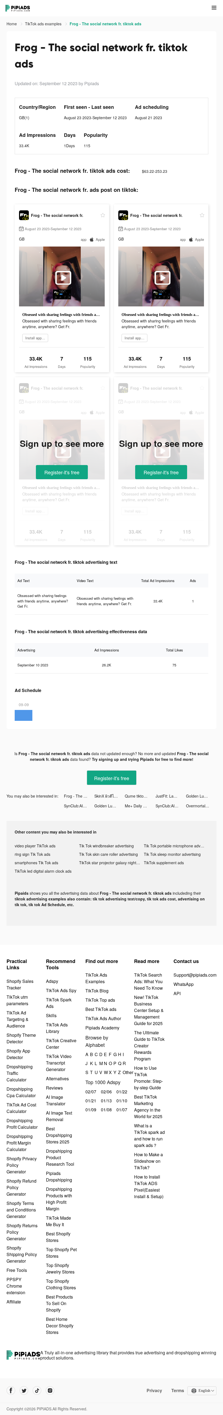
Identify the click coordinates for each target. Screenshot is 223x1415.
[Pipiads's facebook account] (11, 1390)
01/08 (105, 1109)
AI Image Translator (55, 1100)
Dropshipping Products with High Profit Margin (59, 1199)
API (177, 993)
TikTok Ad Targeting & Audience (18, 1019)
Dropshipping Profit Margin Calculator (20, 1142)
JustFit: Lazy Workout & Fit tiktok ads (171, 796)
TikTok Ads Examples (96, 978)
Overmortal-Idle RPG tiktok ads (201, 805)
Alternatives (57, 1078)
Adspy (52, 981)
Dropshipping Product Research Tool (60, 1157)
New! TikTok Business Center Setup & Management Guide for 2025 (149, 1010)
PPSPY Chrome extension (16, 1286)
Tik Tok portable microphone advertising (176, 845)
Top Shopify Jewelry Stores (60, 1268)
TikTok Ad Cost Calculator (21, 1108)
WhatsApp (184, 984)
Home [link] (12, 23)
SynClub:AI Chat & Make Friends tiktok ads (79, 805)
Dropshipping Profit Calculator (22, 1123)
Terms (177, 1390)
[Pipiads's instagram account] (50, 1390)
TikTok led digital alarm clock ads (43, 871)
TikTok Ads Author (103, 1018)
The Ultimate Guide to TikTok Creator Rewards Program (149, 1045)
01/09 (90, 1109)
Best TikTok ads (100, 1009)
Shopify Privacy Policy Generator (22, 1165)
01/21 (90, 1100)
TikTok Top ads (100, 1000)
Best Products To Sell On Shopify (59, 1303)
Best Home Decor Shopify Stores (59, 1325)
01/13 (105, 1100)
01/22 (121, 1091)
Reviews (54, 1088)
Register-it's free (61, 472)
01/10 (121, 1100)
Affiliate (14, 1302)
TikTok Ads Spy (61, 990)
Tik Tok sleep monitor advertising (172, 854)
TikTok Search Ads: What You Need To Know (148, 981)
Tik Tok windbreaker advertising (106, 845)
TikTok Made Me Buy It (58, 1221)
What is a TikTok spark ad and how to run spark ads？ (149, 1135)
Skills (51, 1015)
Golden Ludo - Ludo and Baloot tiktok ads (201, 796)
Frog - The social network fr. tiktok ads (79, 796)
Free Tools (17, 1270)
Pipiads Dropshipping (59, 1176)
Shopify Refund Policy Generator (21, 1187)
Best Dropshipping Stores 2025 (59, 1135)
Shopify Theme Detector (21, 1038)
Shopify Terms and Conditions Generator (21, 1209)
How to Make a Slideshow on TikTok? (148, 1161)
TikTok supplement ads (164, 862)
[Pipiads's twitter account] (24, 1390)
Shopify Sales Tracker (20, 984)
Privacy (154, 1390)
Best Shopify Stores (58, 1237)
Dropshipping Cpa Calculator (21, 1092)
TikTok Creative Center (61, 1043)
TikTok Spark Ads (59, 1002)
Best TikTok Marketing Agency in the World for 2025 (148, 1106)
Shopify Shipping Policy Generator (22, 1254)
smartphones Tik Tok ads (36, 862)
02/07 (90, 1091)
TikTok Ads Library (57, 1028)
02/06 (105, 1091)
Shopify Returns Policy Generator (22, 1232)
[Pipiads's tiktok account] (37, 1390)
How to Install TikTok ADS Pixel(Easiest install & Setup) (148, 1186)
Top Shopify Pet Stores (61, 1252)
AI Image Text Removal (59, 1116)
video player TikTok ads (35, 845)
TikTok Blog (97, 991)
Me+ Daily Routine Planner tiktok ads (140, 805)
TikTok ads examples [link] (44, 23)
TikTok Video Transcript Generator (59, 1062)
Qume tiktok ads (139, 796)
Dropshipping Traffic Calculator (20, 1073)
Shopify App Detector (18, 1054)
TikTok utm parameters (17, 1000)
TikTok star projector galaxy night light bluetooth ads (111, 862)
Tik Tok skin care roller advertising (108, 854)
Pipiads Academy (102, 1028)
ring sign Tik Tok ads (32, 854)
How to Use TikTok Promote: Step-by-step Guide (148, 1078)
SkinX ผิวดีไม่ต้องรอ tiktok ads (109, 796)
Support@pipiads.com (195, 975)
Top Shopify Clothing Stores (61, 1284)
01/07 (121, 1109)
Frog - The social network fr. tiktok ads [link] (105, 23)
